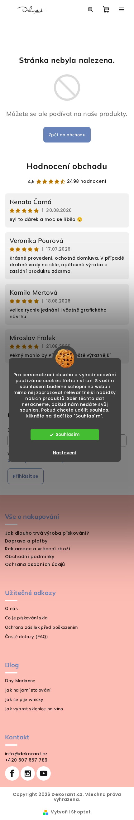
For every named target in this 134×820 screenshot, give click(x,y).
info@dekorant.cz (26, 754)
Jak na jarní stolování (27, 690)
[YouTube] (43, 773)
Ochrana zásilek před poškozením (41, 627)
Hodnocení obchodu (67, 166)
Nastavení (64, 453)
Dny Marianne (20, 680)
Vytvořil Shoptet (71, 812)
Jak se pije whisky (24, 699)
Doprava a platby (26, 541)
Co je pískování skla (26, 618)
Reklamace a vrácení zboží (37, 549)
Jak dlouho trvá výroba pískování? (47, 533)
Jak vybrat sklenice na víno (34, 709)
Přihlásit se (25, 476)
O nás (11, 608)
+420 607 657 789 (26, 760)
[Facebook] (12, 773)
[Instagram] (28, 773)
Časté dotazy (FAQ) (26, 636)
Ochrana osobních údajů (35, 564)
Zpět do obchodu (67, 135)
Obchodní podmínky (30, 556)
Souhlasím (67, 435)
